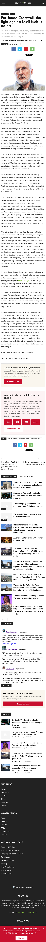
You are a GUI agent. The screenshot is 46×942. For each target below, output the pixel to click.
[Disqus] (23, 655)
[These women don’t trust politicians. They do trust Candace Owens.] (6, 602)
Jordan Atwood (16, 761)
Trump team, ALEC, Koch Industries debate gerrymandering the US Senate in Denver (10, 465)
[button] (43, 3)
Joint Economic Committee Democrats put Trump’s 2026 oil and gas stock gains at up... (27, 756)
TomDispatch (6, 857)
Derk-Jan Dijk (16, 737)
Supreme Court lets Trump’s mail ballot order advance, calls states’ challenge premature (27, 485)
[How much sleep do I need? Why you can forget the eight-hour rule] (5, 735)
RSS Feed (4, 805)
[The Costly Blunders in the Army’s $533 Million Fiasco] (6, 517)
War (3, 542)
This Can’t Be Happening (10, 850)
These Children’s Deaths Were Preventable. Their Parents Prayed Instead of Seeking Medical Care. (28, 587)
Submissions (5, 831)
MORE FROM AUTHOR (27, 477)
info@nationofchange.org (27, 912)
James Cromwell (36, 438)
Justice (12, 14)
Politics (4, 488)
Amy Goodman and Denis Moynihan (15, 40)
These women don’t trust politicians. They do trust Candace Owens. (27, 743)
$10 (8, 422)
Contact (4, 835)
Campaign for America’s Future (12, 854)
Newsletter (5, 792)
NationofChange (14, 44)
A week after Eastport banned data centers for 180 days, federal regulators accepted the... (27, 767)
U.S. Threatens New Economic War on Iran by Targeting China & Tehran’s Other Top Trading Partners (29, 577)
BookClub (4, 802)
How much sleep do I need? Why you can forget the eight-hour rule (27, 733)
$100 (35, 422)
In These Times (6, 873)
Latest (3, 796)
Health (3, 590)
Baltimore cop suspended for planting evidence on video (34, 463)
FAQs (3, 828)
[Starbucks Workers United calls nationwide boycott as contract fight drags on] (6, 495)
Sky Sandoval (16, 727)
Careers (4, 825)
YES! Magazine (6, 870)
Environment (5, 14)
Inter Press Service (8, 867)
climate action (12, 438)
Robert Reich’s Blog (8, 847)
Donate (4, 821)
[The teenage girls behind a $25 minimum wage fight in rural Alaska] (6, 506)
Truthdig (4, 864)
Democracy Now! (7, 860)
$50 (26, 422)
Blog (2, 799)
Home (3, 789)
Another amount (13, 429)
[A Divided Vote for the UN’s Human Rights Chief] (6, 540)
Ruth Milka (15, 773)
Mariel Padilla (16, 748)
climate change (23, 281)
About (3, 818)
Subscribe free (13, 382)
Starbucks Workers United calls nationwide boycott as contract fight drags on (28, 495)
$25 (17, 422)
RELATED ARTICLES (9, 477)
